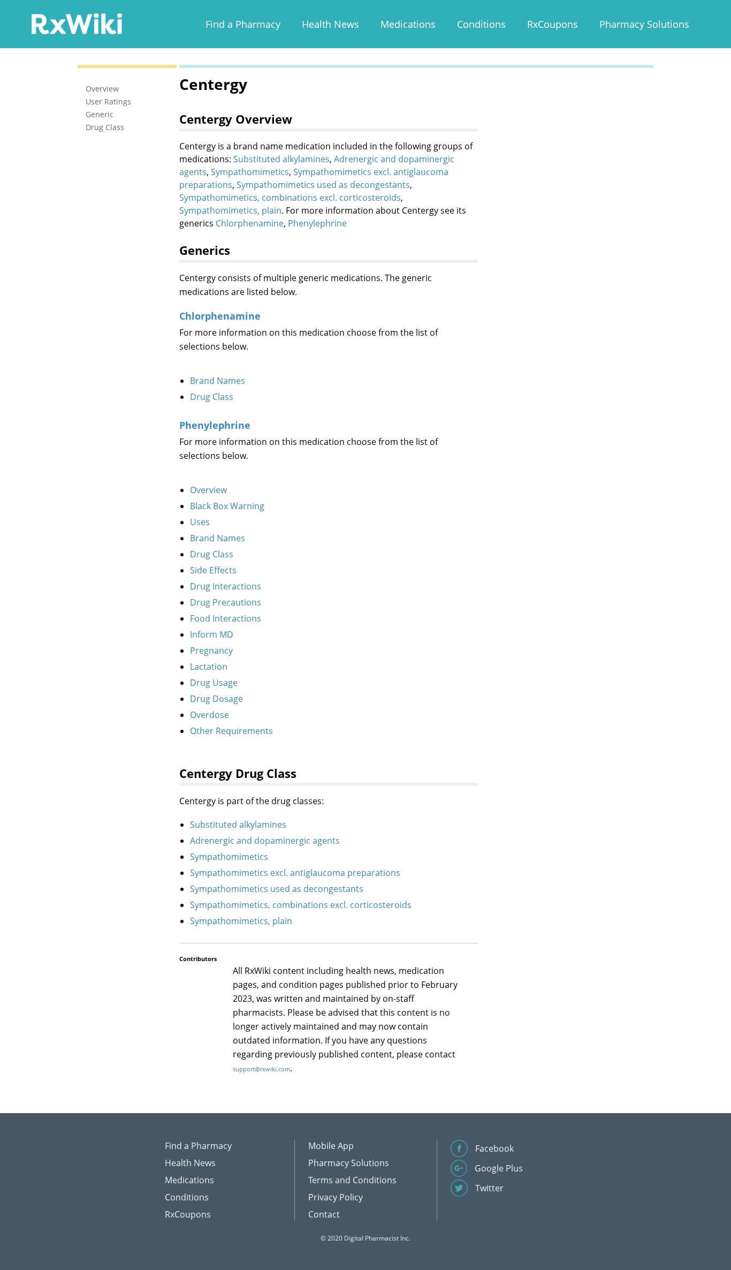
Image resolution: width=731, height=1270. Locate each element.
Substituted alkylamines (281, 159)
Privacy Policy (335, 1197)
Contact (324, 1214)
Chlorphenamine (250, 223)
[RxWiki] (76, 23)
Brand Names (217, 381)
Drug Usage (214, 683)
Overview (208, 490)
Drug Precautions (225, 602)
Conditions (481, 24)
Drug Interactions (225, 586)
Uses (200, 522)
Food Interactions (225, 618)
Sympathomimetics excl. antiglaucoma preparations (295, 873)
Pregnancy (211, 650)
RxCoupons (552, 24)
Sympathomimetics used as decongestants (323, 185)
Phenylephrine (317, 223)
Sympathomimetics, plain (230, 210)
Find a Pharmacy (242, 24)
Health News (330, 24)
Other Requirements (231, 731)
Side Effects (213, 570)
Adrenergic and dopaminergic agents (265, 840)
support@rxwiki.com (261, 1069)
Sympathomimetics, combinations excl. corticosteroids (290, 197)
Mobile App (331, 1146)
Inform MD (211, 634)
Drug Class (211, 397)
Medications (408, 24)
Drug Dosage (216, 699)
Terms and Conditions (352, 1180)
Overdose (209, 715)
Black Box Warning (227, 506)
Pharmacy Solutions (644, 24)
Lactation (208, 666)
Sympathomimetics (250, 172)
